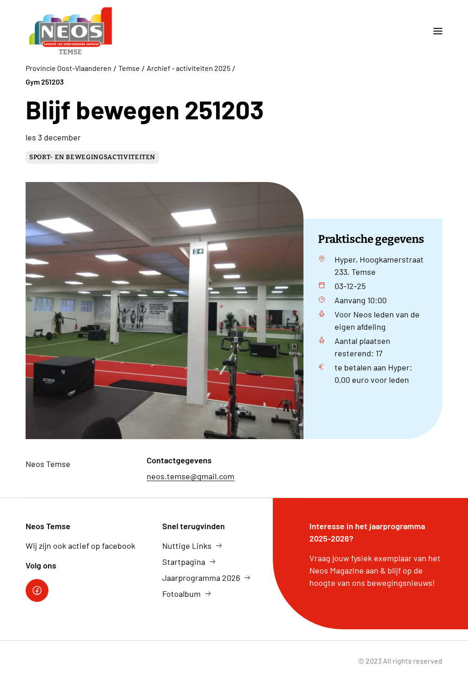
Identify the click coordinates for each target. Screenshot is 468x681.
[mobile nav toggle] (434, 31)
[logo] (71, 31)
